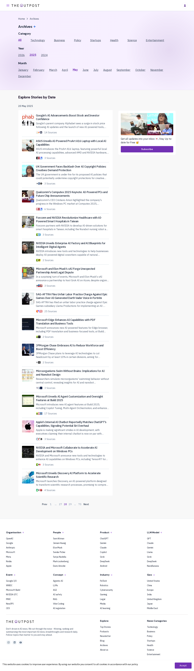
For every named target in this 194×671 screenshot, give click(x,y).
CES (8, 608)
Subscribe (147, 149)
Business (59, 40)
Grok (102, 556)
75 (79, 504)
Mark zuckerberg (61, 561)
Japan (150, 603)
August (107, 70)
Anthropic (10, 547)
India (149, 594)
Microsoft (10, 552)
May (75, 69)
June (86, 70)
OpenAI (9, 538)
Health (114, 40)
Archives (104, 645)
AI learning (105, 608)
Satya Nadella (59, 556)
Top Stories (105, 627)
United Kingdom (154, 599)
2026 (21, 55)
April (65, 70)
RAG (55, 599)
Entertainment (155, 40)
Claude (103, 547)
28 (65, 504)
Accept (183, 665)
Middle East (152, 608)
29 (70, 504)
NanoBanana (153, 566)
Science (132, 40)
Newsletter (105, 636)
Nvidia (9, 561)
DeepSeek (105, 561)
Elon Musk (57, 547)
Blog (102, 640)
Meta (8, 556)
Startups (95, 40)
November (156, 70)
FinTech (103, 581)
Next (86, 504)
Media (103, 603)
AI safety (57, 594)
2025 (33, 55)
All (19, 40)
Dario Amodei (59, 566)
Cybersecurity (106, 590)
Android (103, 566)
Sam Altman (58, 538)
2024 (44, 55)
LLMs (55, 585)
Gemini (103, 543)
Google (9, 543)
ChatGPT (104, 538)
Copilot (103, 552)
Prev (44, 504)
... (56, 504)
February (38, 70)
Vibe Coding (58, 603)
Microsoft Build (13, 590)
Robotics (104, 585)
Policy (77, 40)
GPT (149, 538)
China (149, 585)
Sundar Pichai (59, 552)
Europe (150, 590)
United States (153, 581)
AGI (55, 590)
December (24, 76)
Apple (9, 566)
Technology (37, 40)
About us (104, 649)
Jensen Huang (59, 543)
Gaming (103, 594)
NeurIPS (10, 603)
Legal (102, 599)
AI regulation (59, 608)
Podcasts (104, 631)
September (123, 70)
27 (60, 504)
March (53, 70)
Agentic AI (58, 581)
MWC (8, 599)
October (140, 70)
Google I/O (11, 581)
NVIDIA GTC (12, 594)
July (95, 70)
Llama (150, 552)
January (23, 70)
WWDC (9, 585)
